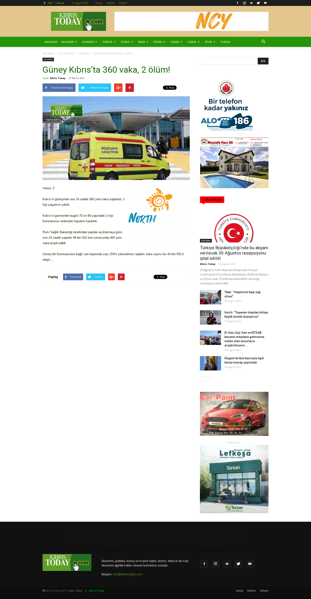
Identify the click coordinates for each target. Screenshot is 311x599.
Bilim (141, 42)
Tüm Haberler (66, 53)
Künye (99, 2)
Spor (208, 42)
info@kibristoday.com (127, 574)
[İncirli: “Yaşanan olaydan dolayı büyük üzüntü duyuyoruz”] (210, 317)
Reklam (111, 2)
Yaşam (174, 42)
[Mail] (251, 3)
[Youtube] (265, 3)
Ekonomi (67, 42)
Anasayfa (51, 42)
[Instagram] (244, 3)
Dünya (125, 42)
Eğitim (157, 42)
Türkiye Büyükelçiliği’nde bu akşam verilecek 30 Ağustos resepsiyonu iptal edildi (234, 253)
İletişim (123, 2)
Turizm (225, 42)
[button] (263, 42)
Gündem (88, 42)
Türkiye (107, 42)
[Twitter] (258, 3)
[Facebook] (237, 3)
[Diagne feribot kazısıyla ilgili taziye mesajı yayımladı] (210, 363)
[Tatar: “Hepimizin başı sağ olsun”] (210, 297)
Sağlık (191, 42)
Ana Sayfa (48, 53)
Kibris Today (57, 78)
